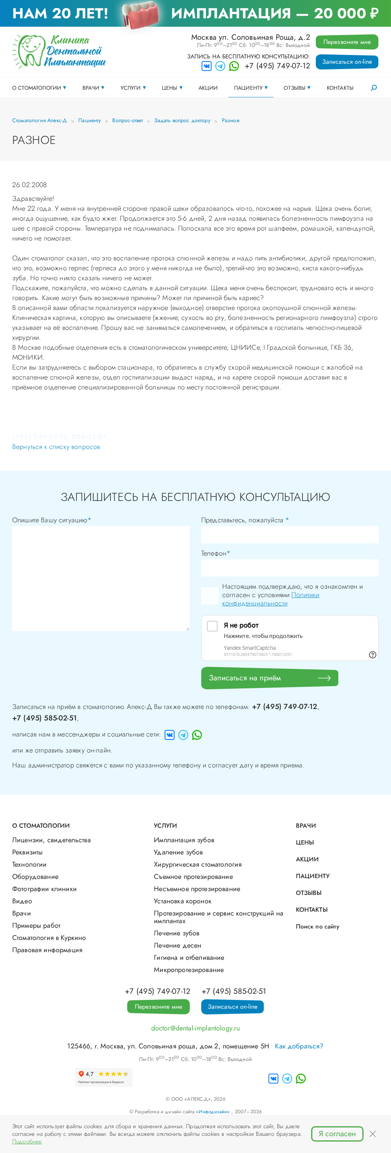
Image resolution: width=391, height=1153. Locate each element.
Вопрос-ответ (127, 120)
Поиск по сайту (317, 926)
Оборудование (35, 877)
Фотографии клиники (44, 889)
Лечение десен (177, 945)
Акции (208, 88)
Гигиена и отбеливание (189, 957)
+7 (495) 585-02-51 (44, 718)
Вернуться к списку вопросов (56, 447)
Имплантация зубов (184, 840)
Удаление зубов (178, 852)
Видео (22, 901)
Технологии (29, 864)
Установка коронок (183, 901)
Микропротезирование (189, 970)
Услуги (131, 88)
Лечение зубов (176, 933)
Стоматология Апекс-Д (39, 120)
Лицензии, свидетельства (51, 840)
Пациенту (248, 88)
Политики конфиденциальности (271, 599)
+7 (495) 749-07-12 (277, 66)
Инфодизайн (213, 1111)
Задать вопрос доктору (182, 120)
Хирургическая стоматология (198, 864)
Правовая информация (47, 950)
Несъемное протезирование (197, 889)
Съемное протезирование (193, 877)
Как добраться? (299, 1046)
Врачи (91, 88)
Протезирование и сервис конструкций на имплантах (218, 917)
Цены (170, 88)
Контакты (340, 88)
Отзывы (294, 88)
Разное (230, 120)
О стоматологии (36, 88)
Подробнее (27, 1141)
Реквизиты (27, 852)
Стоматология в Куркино (49, 938)
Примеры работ (36, 925)
